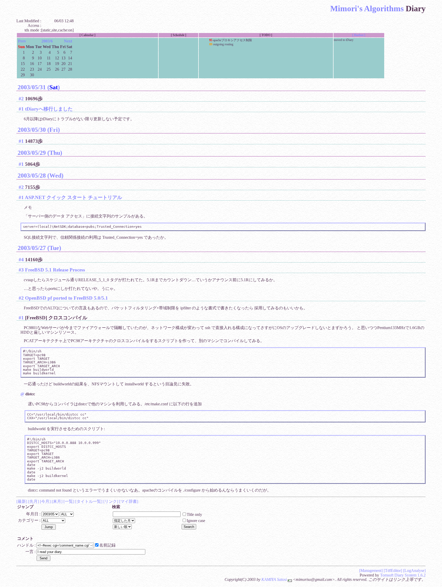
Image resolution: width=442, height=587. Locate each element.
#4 (21, 259)
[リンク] (110, 501)
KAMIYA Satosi (274, 579)
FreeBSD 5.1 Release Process (55, 270)
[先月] (33, 501)
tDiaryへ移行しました (49, 109)
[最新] (21, 501)
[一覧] (68, 501)
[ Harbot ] (358, 35)
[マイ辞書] (128, 501)
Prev (22, 41)
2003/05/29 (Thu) (40, 152)
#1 (21, 109)
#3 (21, 270)
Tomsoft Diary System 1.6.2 (403, 575)
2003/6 (47, 41)
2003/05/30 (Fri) (39, 129)
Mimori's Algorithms (367, 8)
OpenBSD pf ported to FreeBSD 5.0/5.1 (66, 298)
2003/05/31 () (39, 87)
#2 (21, 98)
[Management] (371, 570)
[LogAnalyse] (414, 570)
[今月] (45, 501)
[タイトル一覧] (88, 501)
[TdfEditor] (393, 570)
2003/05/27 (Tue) (39, 248)
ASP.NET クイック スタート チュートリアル (73, 197)
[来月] (57, 501)
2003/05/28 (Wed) (40, 175)
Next (68, 41)
